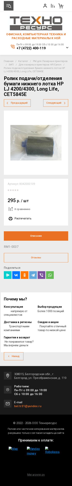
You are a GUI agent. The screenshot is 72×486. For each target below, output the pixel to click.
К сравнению (22, 209)
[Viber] (41, 275)
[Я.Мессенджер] (8, 275)
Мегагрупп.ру (36, 474)
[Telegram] (33, 275)
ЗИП (11, 64)
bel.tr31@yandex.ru (27, 406)
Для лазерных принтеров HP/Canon (40, 64)
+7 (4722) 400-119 (31, 48)
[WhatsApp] (50, 275)
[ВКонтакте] (16, 275)
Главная (8, 61)
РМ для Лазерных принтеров (50, 61)
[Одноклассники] (24, 275)
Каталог (23, 61)
